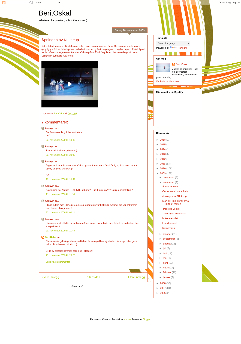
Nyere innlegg (50, 277)
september (169, 238)
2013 (163, 154)
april (165, 262)
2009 (163, 173)
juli (165, 248)
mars (166, 267)
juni (165, 253)
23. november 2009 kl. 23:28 (60, 255)
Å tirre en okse (170, 186)
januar (167, 277)
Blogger (146, 319)
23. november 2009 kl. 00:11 (60, 212)
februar (167, 272)
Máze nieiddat (170, 218)
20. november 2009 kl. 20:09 (60, 155)
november (169, 182)
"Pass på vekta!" (171, 208)
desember (169, 177)
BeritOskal (55, 13)
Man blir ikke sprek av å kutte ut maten (175, 202)
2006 (163, 293)
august (167, 243)
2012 (163, 158)
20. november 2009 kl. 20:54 (60, 179)
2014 (163, 149)
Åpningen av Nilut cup (174, 196)
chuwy (127, 319)
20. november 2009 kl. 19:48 (60, 140)
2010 (163, 168)
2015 (163, 144)
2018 (163, 139)
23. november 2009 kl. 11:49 (60, 230)
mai (165, 257)
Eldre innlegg (136, 277)
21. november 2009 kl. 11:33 (60, 194)
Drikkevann (168, 228)
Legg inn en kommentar (58, 262)
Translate (182, 47)
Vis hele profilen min (167, 81)
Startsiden (93, 277)
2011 (163, 163)
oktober (167, 234)
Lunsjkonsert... (170, 223)
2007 (163, 288)
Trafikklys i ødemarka (174, 213)
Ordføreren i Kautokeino (175, 191)
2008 (163, 283)
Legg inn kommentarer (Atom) (100, 286)
